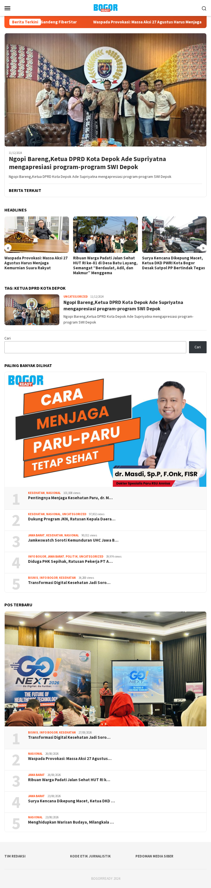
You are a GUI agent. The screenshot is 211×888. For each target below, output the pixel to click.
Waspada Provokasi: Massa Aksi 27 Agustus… (70, 758)
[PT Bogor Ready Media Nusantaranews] (105, 7)
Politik (72, 556)
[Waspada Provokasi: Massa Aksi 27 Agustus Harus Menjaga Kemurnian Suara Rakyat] (36, 234)
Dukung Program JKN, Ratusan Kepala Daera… (71, 519)
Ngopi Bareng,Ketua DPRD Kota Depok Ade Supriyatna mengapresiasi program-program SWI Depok (87, 163)
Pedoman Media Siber (154, 856)
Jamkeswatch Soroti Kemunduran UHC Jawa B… (73, 540)
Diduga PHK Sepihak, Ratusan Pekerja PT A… (70, 561)
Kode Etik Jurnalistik (90, 856)
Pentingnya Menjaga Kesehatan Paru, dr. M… (70, 497)
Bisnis (33, 578)
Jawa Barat (36, 535)
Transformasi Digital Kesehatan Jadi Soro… (69, 582)
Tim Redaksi (15, 856)
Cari (7, 338)
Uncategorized (75, 296)
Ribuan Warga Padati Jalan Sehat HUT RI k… (69, 779)
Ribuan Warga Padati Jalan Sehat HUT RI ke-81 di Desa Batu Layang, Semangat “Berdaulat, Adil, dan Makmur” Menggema (105, 265)
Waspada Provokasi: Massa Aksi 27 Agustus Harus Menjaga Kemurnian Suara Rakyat (36, 263)
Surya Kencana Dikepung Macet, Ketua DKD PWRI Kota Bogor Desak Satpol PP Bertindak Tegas (173, 263)
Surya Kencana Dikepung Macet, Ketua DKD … (71, 801)
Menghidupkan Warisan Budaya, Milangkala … (71, 822)
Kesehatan (36, 493)
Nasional (53, 493)
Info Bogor (37, 556)
